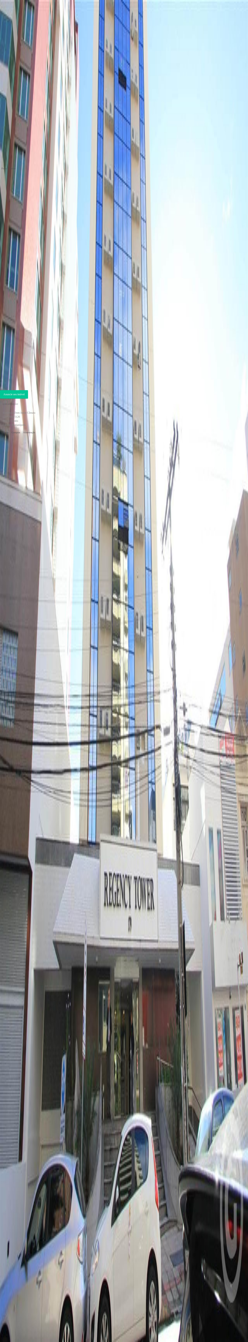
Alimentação (29, 432)
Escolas (5, 432)
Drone (13, 168)
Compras (16, 432)
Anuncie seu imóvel (14, 394)
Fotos (4, 168)
